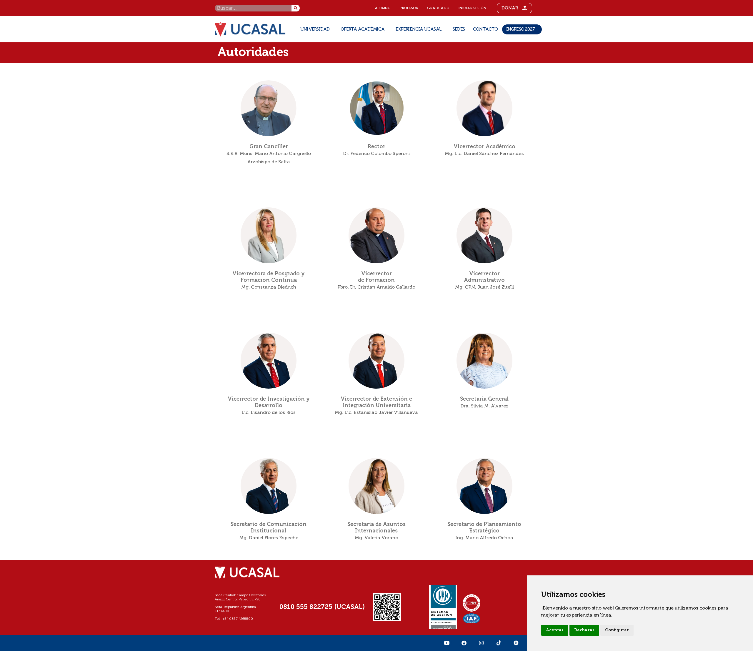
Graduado (438, 8)
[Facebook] (464, 643)
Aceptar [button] (555, 630)
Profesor (408, 8)
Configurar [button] (617, 630)
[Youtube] (447, 643)
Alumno (383, 8)
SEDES (459, 29)
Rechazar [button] (584, 630)
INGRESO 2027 (520, 29)
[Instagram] (481, 643)
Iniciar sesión (472, 8)
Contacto (485, 29)
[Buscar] (295, 8)
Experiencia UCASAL (419, 29)
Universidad (314, 29)
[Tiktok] (499, 643)
